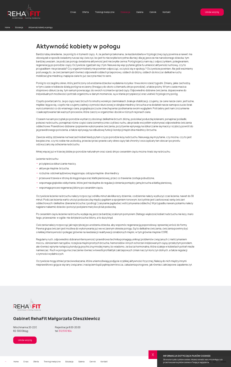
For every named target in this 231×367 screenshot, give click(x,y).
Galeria (139, 12)
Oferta (85, 12)
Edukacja (125, 12)
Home (16, 362)
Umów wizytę (212, 12)
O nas (73, 12)
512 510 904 (65, 331)
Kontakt (166, 12)
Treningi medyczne (104, 12)
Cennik (152, 12)
